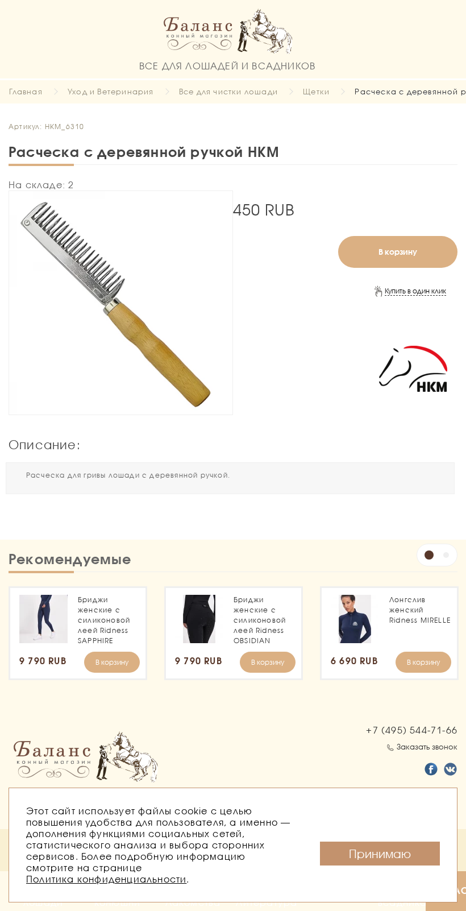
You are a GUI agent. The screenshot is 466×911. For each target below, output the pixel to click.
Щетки (316, 91)
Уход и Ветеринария (111, 91)
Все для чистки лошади (228, 91)
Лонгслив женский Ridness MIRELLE (420, 609)
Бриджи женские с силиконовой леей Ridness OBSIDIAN (260, 620)
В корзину (397, 251)
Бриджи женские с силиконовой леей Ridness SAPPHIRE (104, 620)
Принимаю (380, 853)
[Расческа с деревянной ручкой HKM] (121, 303)
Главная (25, 91)
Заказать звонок (427, 746)
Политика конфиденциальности (106, 878)
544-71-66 (411, 729)
